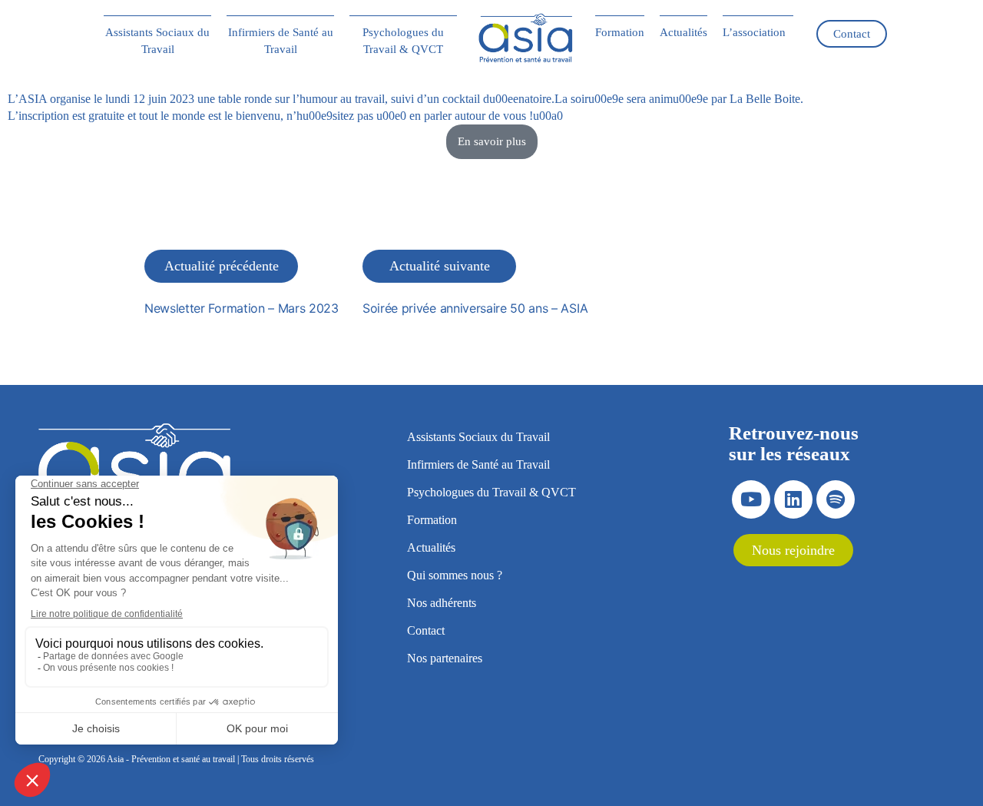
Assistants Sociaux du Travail (157, 40)
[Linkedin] (793, 499)
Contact (851, 34)
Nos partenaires (444, 658)
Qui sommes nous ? (454, 575)
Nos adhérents (441, 602)
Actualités (683, 32)
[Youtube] (751, 499)
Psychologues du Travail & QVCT (403, 40)
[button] (758, 32)
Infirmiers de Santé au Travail (280, 40)
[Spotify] (835, 499)
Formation (619, 32)
